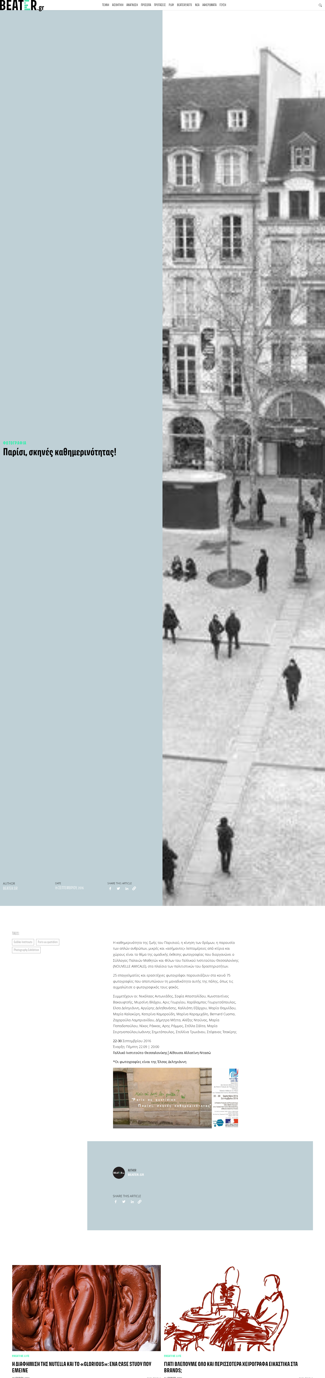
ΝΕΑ (197, 5)
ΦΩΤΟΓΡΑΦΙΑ (14, 443)
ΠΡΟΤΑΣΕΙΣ (160, 5)
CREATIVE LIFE (21, 1356)
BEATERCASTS (184, 5)
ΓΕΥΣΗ (222, 5)
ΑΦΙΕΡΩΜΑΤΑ (209, 5)
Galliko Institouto (23, 942)
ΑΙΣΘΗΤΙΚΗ (117, 5)
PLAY (171, 5)
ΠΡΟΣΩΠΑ (146, 5)
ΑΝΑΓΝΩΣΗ (132, 5)
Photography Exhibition (26, 950)
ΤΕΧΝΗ (105, 5)
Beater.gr (10, 888)
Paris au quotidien (48, 942)
